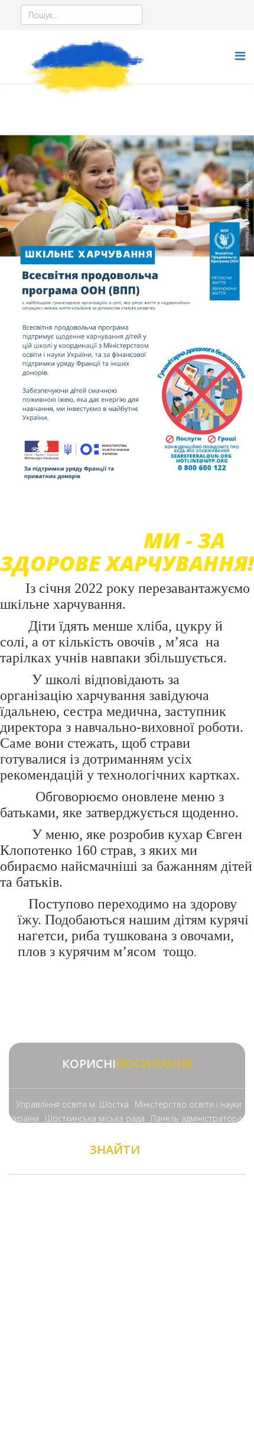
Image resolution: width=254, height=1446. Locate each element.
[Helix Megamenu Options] (240, 55)
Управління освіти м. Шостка (72, 1104)
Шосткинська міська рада (95, 1118)
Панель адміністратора (196, 1118)
